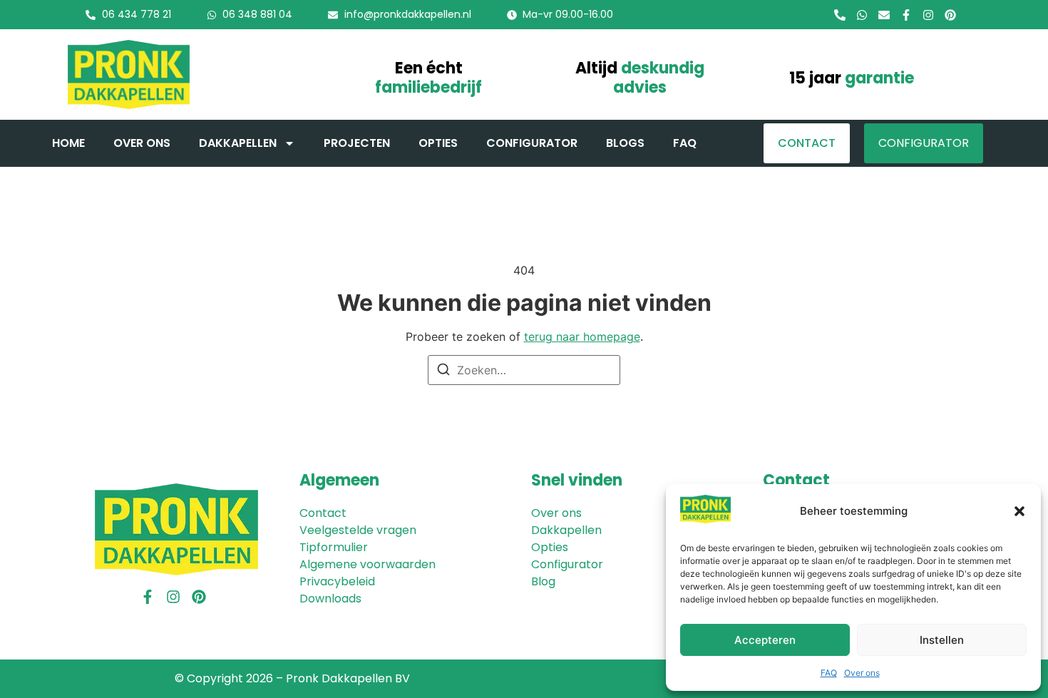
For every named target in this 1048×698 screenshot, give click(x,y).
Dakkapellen (238, 143)
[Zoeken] (443, 371)
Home (68, 143)
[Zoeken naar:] (524, 370)
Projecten (357, 143)
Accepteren (765, 640)
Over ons (862, 672)
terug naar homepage (582, 336)
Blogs (625, 143)
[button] (1019, 511)
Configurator (531, 143)
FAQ (829, 672)
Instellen (942, 640)
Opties (438, 143)
